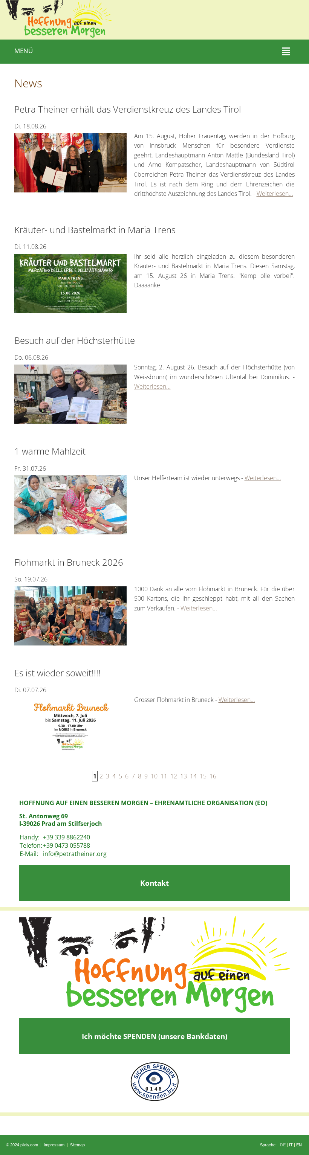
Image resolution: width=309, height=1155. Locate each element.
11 (164, 776)
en (299, 1145)
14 (193, 776)
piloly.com (29, 1145)
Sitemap (77, 1145)
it (291, 1145)
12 (173, 776)
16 (213, 776)
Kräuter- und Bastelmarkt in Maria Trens (95, 229)
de (283, 1145)
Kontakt (154, 883)
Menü (23, 50)
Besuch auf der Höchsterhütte (74, 340)
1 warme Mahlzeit (50, 451)
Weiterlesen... (275, 193)
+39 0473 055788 (66, 845)
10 (154, 776)
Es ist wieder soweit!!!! (57, 673)
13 (183, 776)
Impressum (54, 1145)
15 (203, 776)
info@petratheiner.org (75, 854)
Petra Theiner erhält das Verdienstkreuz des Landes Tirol (127, 109)
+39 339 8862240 (66, 837)
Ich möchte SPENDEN (154, 1036)
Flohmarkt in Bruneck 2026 (68, 562)
